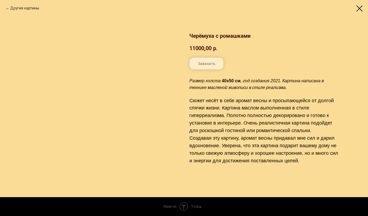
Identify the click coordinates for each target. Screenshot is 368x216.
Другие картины (24, 8)
